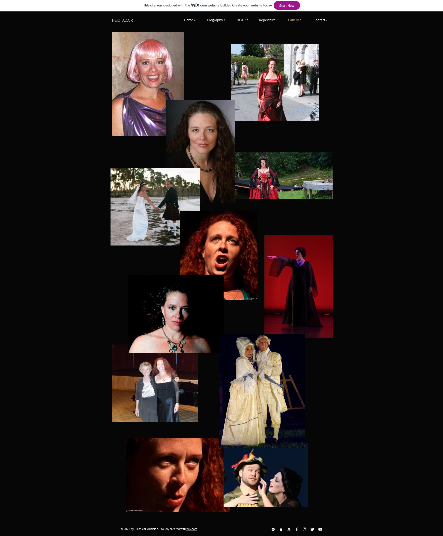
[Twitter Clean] (312, 529)
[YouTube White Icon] (320, 529)
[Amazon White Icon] (289, 529)
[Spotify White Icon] (273, 529)
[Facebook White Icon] (296, 529)
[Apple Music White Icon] (281, 529)
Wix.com (191, 529)
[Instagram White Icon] (304, 529)
